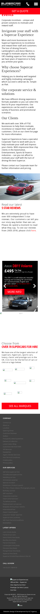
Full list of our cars (9, 535)
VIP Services (7, 449)
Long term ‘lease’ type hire (12, 515)
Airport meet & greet (10, 512)
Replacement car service (12, 504)
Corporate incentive (10, 496)
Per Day (18, 270)
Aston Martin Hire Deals (11, 537)
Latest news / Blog (9, 444)
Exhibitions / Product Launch (13, 485)
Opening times (8, 431)
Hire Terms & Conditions (11, 457)
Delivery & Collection (10, 441)
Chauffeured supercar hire (12, 474)
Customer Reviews (10, 433)
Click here (9, 360)
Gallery (5, 436)
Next (36, 286)
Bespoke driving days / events (14, 507)
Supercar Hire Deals (10, 553)
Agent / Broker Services (11, 455)
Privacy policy (8, 463)
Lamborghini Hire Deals (11, 545)
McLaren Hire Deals (10, 548)
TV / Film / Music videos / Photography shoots (19, 488)
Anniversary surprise (10, 480)
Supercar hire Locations (11, 517)
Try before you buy (9, 501)
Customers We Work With (12, 447)
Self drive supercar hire (11, 472)
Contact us (7, 422)
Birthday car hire (9, 491)
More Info (14, 292)
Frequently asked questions (13, 439)
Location (6, 428)
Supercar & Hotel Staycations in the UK (17, 556)
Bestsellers (7, 523)
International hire (9, 509)
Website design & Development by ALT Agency (20, 611)
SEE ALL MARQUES (20, 406)
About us (6, 425)
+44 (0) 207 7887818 (10, 567)
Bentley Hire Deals (9, 540)
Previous (3, 286)
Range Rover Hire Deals (11, 551)
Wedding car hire (9, 477)
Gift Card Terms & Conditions (13, 520)
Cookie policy (7, 460)
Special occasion (9, 483)
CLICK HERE (13, 286)
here (33, 230)
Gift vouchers (7, 493)
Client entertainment (10, 499)
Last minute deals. (9, 532)
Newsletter (7, 452)
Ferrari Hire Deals (9, 543)
